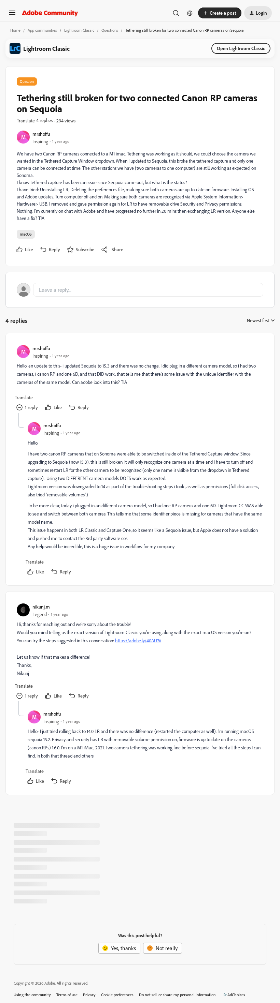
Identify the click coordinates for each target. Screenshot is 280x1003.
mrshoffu (41, 134)
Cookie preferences (117, 994)
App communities (42, 30)
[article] (139, 378)
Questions (109, 30)
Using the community (32, 994)
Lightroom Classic (79, 30)
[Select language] (189, 13)
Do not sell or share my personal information (177, 994)
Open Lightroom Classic (241, 48)
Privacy (89, 994)
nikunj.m (41, 607)
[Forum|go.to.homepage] (50, 13)
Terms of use (67, 994)
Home (15, 30)
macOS (26, 234)
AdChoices (236, 994)
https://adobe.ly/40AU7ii (138, 640)
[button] (12, 14)
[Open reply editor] (140, 290)
